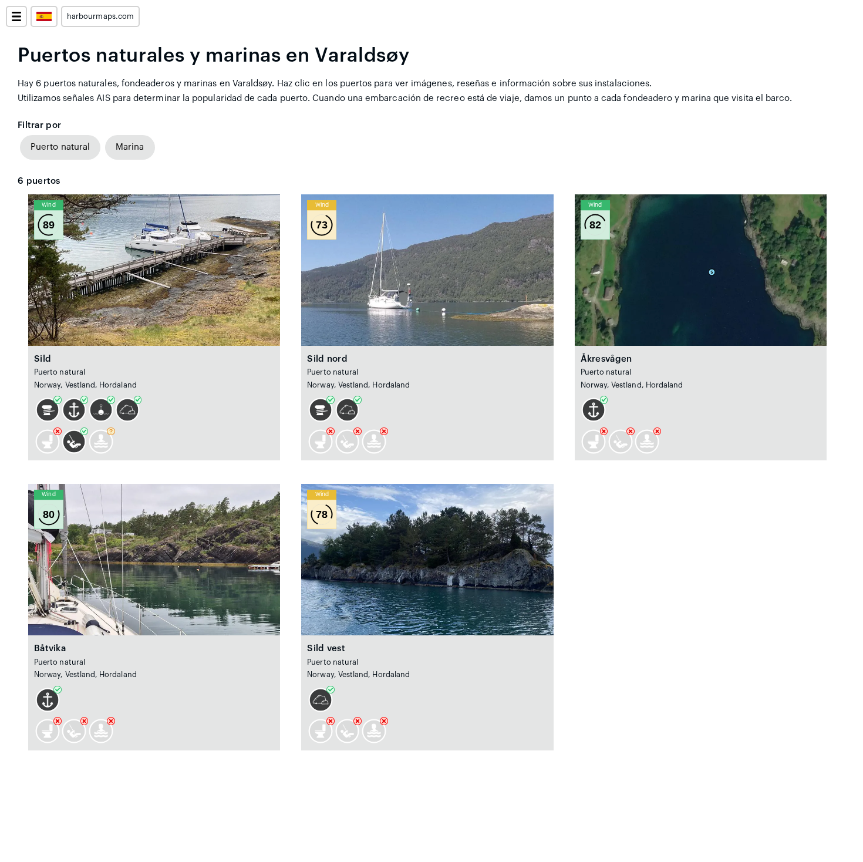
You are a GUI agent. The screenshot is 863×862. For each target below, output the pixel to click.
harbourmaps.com (100, 16)
